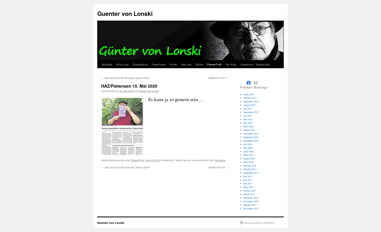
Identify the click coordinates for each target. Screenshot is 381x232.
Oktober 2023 (249, 97)
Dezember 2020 (250, 140)
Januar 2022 (249, 129)
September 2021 (251, 137)
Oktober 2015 (249, 204)
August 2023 (249, 104)
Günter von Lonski (149, 91)
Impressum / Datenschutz (255, 64)
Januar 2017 (249, 194)
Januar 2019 (249, 158)
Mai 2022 (247, 122)
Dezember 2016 (250, 197)
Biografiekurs (140, 64)
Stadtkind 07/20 (218, 78)
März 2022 (248, 126)
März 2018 (248, 162)
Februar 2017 (249, 190)
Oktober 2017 (249, 169)
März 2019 (248, 154)
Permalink (219, 160)
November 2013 (251, 208)
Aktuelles (107, 64)
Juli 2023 (247, 108)
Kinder (173, 64)
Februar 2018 (249, 165)
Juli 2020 (247, 144)
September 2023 (251, 101)
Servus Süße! (152, 160)
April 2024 (248, 94)
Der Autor (231, 64)
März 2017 (248, 187)
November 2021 (251, 133)
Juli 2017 (247, 176)
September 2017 (251, 172)
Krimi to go (122, 64)
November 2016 (251, 201)
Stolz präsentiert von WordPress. (259, 222)
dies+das (186, 64)
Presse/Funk (214, 64)
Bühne (199, 64)
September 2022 (251, 112)
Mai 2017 (247, 183)
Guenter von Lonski (125, 13)
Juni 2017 (248, 179)
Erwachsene (159, 64)
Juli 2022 (247, 115)
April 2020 (248, 151)
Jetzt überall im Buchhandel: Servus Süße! (125, 78)
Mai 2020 (247, 147)
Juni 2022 (248, 119)
